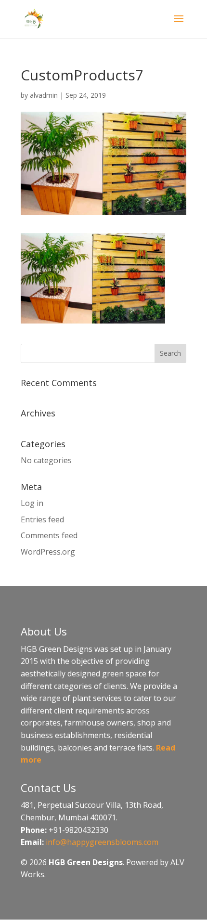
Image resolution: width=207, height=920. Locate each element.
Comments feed (49, 535)
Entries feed (42, 519)
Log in (32, 503)
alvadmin (44, 95)
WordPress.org (48, 551)
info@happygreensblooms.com (102, 842)
